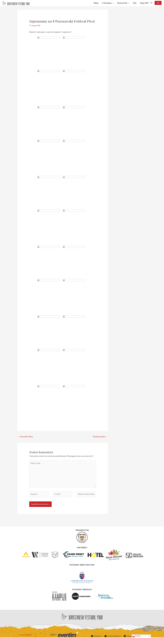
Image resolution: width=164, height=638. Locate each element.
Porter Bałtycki (26, 635)
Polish (137, 636)
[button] (151, 2)
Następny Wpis (100, 436)
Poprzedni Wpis (25, 436)
